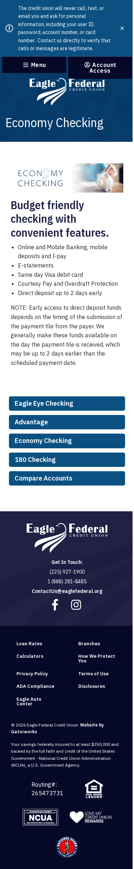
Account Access (102, 67)
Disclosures (91, 686)
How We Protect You (96, 658)
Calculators (29, 656)
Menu (38, 65)
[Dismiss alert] (122, 28)
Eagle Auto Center (28, 701)
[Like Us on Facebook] (55, 604)
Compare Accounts (43, 478)
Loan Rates (29, 644)
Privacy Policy (32, 674)
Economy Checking (43, 440)
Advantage (31, 422)
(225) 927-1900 (67, 572)
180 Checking (35, 459)
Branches (89, 644)
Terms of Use (93, 674)
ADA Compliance (35, 686)
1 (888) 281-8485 (67, 581)
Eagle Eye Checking (44, 403)
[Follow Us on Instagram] (76, 604)
